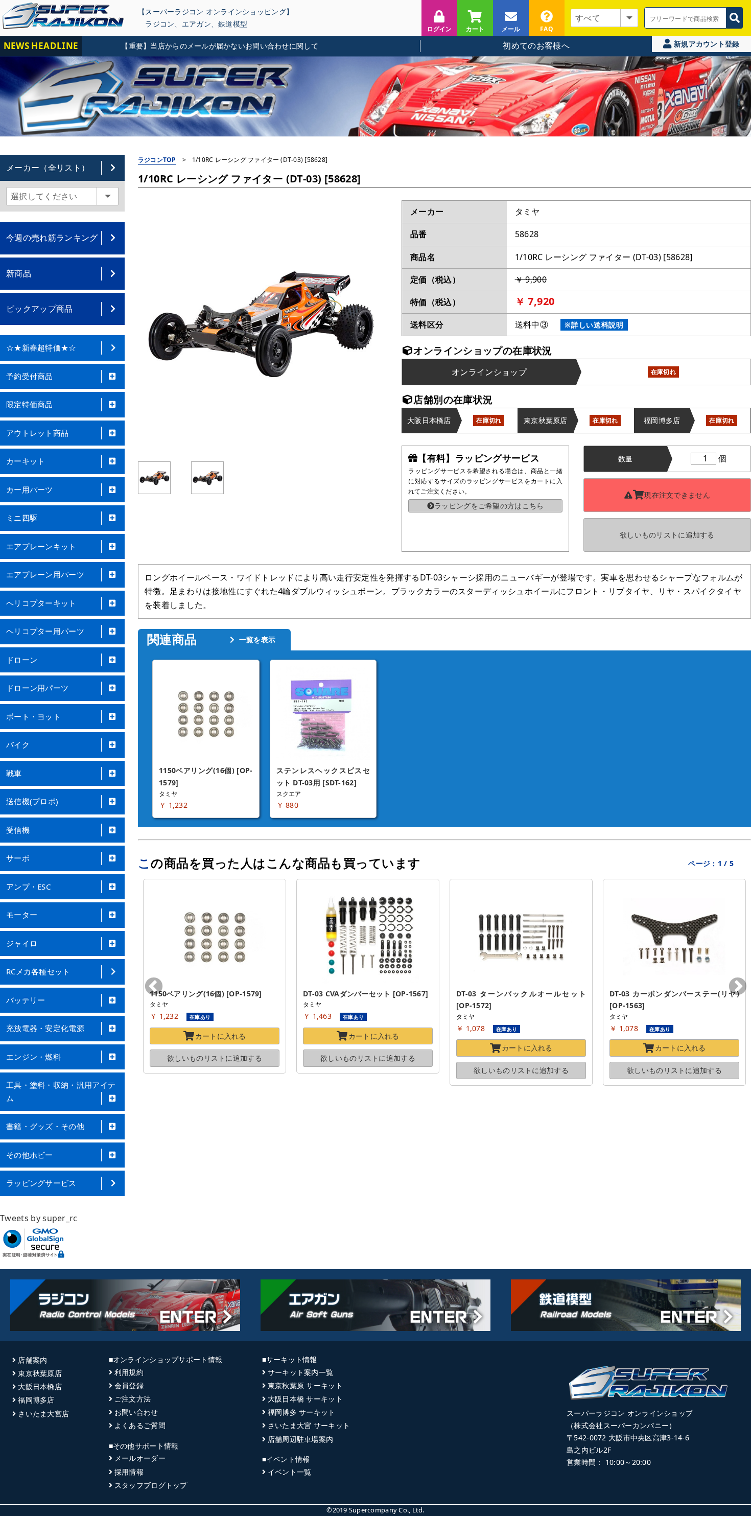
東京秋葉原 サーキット (305, 1385)
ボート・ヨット (33, 716)
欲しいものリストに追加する (667, 535)
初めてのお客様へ (536, 45)
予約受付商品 (29, 376)
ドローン (21, 660)
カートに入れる (220, 1036)
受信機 (18, 830)
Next (737, 987)
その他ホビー (29, 1155)
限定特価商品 (29, 404)
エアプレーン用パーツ (45, 574)
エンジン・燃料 (33, 1057)
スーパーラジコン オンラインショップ (630, 1413)
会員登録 (129, 1385)
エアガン (196, 24)
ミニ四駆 (21, 517)
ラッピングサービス (41, 1183)
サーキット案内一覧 (301, 1372)
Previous (154, 987)
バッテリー (25, 1000)
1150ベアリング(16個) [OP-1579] (206, 993)
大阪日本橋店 (40, 1386)
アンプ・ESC (28, 886)
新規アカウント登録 (706, 44)
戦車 (14, 773)
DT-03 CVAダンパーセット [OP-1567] (365, 993)
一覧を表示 (256, 639)
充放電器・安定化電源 (45, 1028)
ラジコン (159, 24)
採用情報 (129, 1472)
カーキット (25, 461)
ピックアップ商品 (39, 308)
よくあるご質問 (140, 1425)
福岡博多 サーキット (302, 1412)
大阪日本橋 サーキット (305, 1399)
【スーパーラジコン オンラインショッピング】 (215, 11)
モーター (21, 914)
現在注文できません (677, 495)
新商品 (18, 273)
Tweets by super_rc (39, 1218)
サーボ (18, 858)
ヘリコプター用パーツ (45, 631)
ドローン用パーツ (37, 688)
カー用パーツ (29, 489)
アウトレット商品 (37, 433)
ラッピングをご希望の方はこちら (489, 505)
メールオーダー (140, 1458)
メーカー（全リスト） (47, 167)
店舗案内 (32, 1360)
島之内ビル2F (589, 1450)
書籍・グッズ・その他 (45, 1126)
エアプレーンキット (41, 546)
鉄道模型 (232, 24)
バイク (18, 744)
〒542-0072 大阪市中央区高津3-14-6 (628, 1437)
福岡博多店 (36, 1400)
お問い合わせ (136, 1412)
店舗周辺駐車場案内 (301, 1439)
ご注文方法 (132, 1399)
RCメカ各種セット (38, 971)
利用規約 (129, 1372)
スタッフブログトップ (150, 1485)
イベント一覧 (290, 1472)
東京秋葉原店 (40, 1373)
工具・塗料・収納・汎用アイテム (60, 1091)
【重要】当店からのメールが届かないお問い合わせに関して (189, 46)
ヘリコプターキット (41, 603)
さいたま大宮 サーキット (309, 1425)
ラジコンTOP (157, 159)
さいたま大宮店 (43, 1413)
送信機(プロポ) (32, 801)
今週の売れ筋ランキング (52, 237)
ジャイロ (21, 943)
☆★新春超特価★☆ (41, 347)
